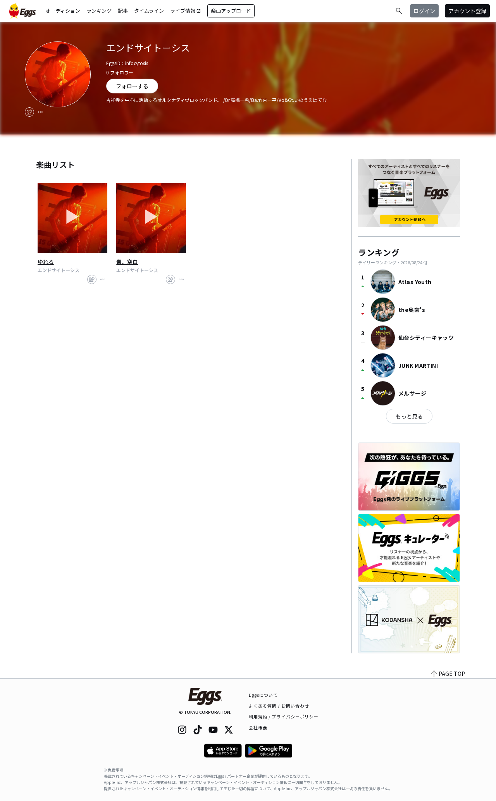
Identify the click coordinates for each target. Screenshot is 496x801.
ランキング (99, 10)
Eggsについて (263, 695)
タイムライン (149, 10)
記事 (123, 10)
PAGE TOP (452, 673)
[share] (29, 112)
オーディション (62, 10)
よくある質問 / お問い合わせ (279, 706)
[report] (40, 112)
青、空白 (127, 261)
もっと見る (409, 416)
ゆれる (46, 261)
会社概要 (258, 727)
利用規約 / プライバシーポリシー (284, 716)
